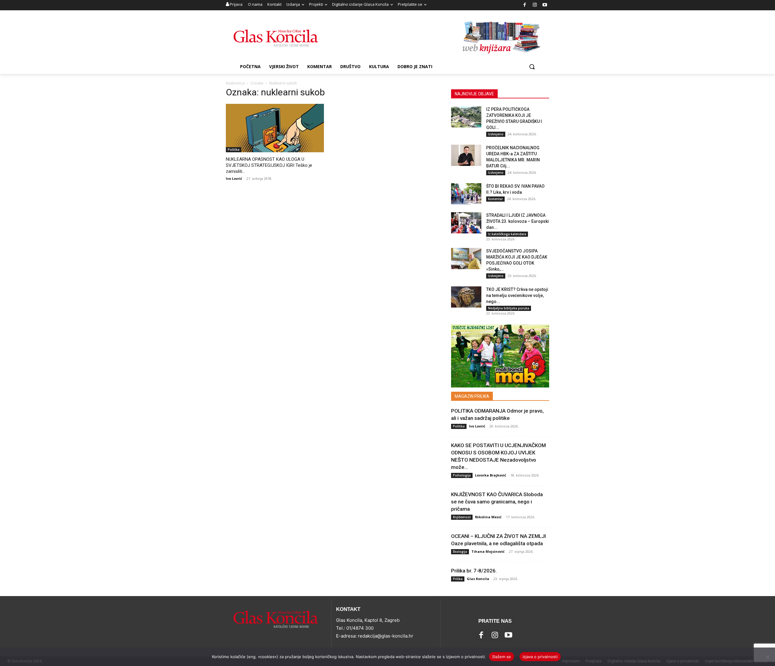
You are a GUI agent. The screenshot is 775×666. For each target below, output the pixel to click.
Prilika (458, 579)
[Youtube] (545, 5)
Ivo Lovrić (234, 178)
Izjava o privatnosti (540, 656)
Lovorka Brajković (490, 475)
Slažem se (501, 656)
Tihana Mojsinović (488, 551)
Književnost (462, 517)
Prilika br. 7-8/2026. (474, 571)
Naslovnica (235, 83)
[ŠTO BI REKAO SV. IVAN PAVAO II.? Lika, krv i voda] (466, 193)
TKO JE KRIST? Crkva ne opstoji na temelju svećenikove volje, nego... (517, 295)
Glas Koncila (478, 578)
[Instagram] (534, 5)
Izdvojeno (495, 134)
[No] (767, 657)
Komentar (495, 199)
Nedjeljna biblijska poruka (508, 308)
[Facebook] (524, 5)
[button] (532, 66)
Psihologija (462, 475)
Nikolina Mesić (488, 517)
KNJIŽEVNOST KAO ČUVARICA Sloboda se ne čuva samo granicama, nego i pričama (497, 501)
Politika (233, 149)
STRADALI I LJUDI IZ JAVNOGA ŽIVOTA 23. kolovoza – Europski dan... (517, 221)
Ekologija (460, 551)
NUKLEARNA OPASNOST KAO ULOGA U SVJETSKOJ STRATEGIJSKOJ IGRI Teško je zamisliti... (269, 165)
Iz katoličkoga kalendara (507, 234)
